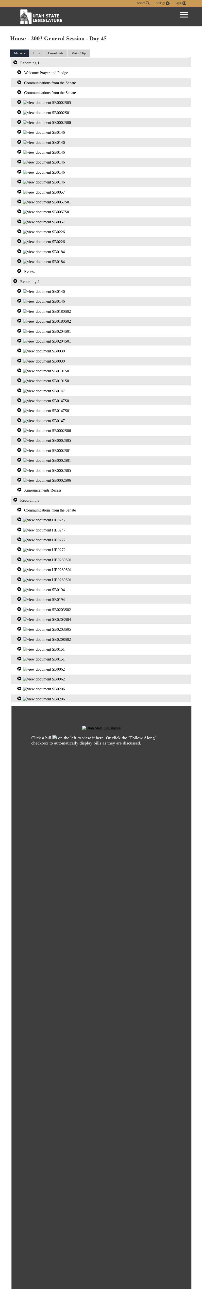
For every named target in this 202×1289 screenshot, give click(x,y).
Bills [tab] (36, 53)
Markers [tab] (19, 53)
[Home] (41, 16)
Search (141, 3)
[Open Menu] (184, 15)
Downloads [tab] (55, 53)
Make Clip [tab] (78, 53)
